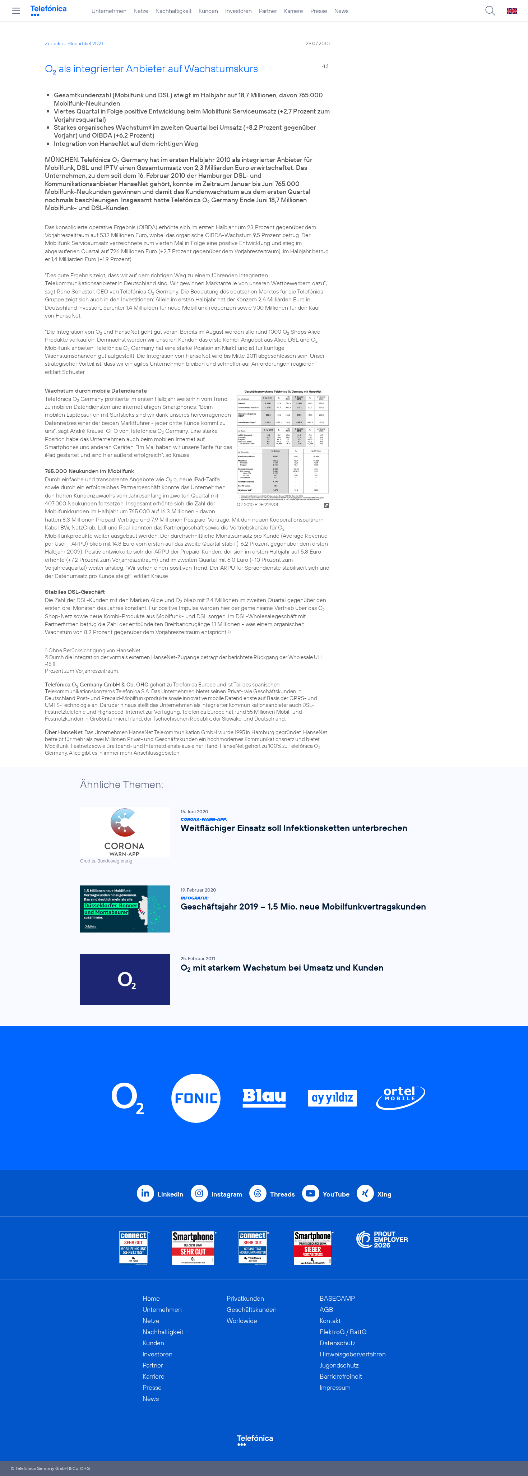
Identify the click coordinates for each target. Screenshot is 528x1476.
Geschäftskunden (252, 1309)
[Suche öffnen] (490, 11)
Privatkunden (245, 1298)
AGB (326, 1309)
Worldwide (242, 1321)
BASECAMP (337, 1298)
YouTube (336, 1194)
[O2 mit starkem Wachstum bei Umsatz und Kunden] (260, 979)
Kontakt (330, 1321)
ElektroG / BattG (343, 1332)
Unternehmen (109, 10)
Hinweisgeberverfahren (353, 1354)
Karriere (293, 10)
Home (151, 1298)
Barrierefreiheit (341, 1376)
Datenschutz (338, 1343)
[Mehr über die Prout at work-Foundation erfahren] (382, 1248)
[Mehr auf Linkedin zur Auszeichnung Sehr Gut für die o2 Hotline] (254, 1248)
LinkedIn (171, 1194)
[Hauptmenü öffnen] (16, 11)
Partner (268, 10)
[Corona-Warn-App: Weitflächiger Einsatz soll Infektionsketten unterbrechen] (260, 835)
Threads (282, 1194)
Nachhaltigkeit (173, 10)
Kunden (208, 10)
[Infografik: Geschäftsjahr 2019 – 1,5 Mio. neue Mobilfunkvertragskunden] (260, 909)
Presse (318, 10)
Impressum (335, 1387)
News (341, 10)
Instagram (227, 1194)
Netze (141, 10)
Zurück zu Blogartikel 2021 (74, 43)
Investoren (238, 10)
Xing (385, 1194)
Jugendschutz (339, 1365)
